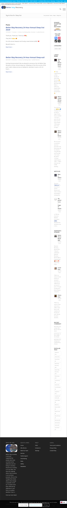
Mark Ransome (41, 32)
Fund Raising (25, 32)
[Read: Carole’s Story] (55, 268)
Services (57, 422)
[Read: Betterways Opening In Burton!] (55, 131)
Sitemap (37, 450)
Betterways (57, 377)
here (15, 495)
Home (22, 445)
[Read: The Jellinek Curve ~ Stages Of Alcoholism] (55, 199)
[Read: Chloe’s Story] (55, 295)
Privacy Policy (53, 448)
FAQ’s (36, 445)
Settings (46, 505)
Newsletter (23, 466)
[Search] (59, 9)
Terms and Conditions (55, 445)
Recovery (57, 420)
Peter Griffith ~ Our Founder (57, 336)
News (29, 32)
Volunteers (33, 32)
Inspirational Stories (57, 396)
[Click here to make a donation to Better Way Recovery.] (57, 30)
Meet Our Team (24, 450)
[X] (59, 41)
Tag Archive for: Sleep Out (13, 15)
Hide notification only (35, 505)
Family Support (24, 456)
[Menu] (63, 9)
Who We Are (23, 448)
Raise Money (57, 416)
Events (20, 32)
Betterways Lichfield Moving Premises (57, 342)
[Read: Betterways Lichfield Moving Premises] (55, 97)
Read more (9, 47)
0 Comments (14, 59)
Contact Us (37, 448)
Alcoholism (57, 360)
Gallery (22, 464)
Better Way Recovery (57, 371)
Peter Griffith (57, 408)
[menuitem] (59, 9)
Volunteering (24, 458)
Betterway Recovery (57, 365)
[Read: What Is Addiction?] (55, 175)
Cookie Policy (53, 450)
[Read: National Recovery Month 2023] (55, 236)
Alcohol (57, 356)
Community (57, 381)
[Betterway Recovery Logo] (22, 9)
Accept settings (23, 505)
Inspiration (57, 392)
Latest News (57, 401)
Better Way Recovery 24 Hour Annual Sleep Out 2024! (25, 28)
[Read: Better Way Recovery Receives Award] (55, 60)
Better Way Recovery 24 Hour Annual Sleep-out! (25, 57)
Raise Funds (57, 412)
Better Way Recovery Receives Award (60, 63)
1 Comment (14, 32)
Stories (57, 425)
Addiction (57, 353)
